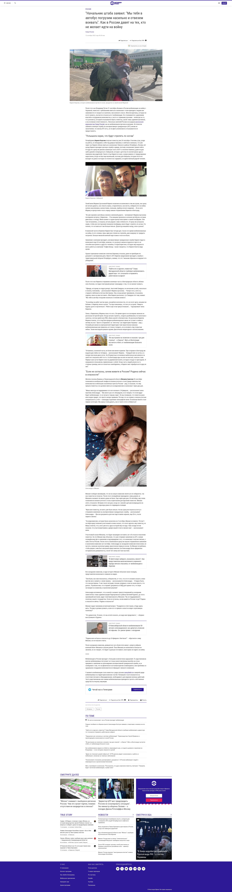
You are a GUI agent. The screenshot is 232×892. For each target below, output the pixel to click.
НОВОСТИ (103, 814)
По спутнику (92, 875)
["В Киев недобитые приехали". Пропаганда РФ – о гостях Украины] (154, 839)
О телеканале (64, 868)
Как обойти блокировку (67, 875)
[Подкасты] (143, 868)
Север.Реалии (89, 32)
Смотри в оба (144, 814)
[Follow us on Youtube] (126, 868)
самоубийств (128, 672)
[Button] (123, 40)
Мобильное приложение (67, 878)
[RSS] (139, 868)
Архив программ (65, 885)
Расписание (91, 885)
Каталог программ (65, 871)
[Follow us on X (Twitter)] (122, 868)
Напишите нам (64, 882)
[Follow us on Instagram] (130, 868)
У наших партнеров (94, 871)
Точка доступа (92, 868)
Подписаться (137, 689)
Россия (88, 9)
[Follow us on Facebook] (117, 868)
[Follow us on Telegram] (135, 868)
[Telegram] (219, 3)
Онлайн (90, 878)
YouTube (90, 882)
